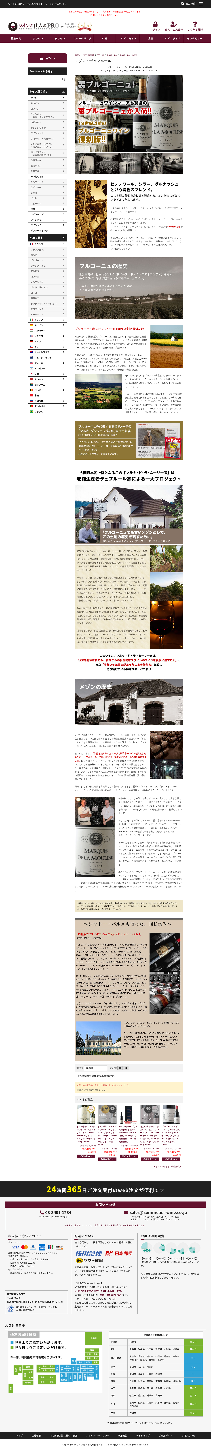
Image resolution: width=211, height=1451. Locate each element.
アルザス (35, 271)
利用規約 (122, 1435)
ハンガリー (39, 330)
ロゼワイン (36, 122)
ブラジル (38, 411)
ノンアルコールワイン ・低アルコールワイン (41, 145)
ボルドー (35, 254)
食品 (150, 38)
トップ (19, 1435)
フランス (100, 55)
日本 (36, 373)
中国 (36, 395)
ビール (34, 198)
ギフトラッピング (39, 230)
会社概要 (36, 1435)
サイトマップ (143, 1435)
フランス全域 (37, 249)
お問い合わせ (188, 1435)
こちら (100, 14)
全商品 (77, 55)
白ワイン (60, 38)
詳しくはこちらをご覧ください (44, 1252)
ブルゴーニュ (112, 55)
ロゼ (104, 38)
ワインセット (128, 38)
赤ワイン (38, 38)
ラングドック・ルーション (44, 303)
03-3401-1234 (58, 1212)
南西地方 (35, 298)
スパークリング (82, 38)
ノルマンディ (37, 281)
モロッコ (38, 379)
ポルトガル (39, 406)
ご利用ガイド (166, 1435)
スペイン (38, 325)
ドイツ (37, 341)
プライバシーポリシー (97, 1435)
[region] (105, 38)
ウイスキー (36, 187)
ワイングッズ (172, 38)
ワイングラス (37, 219)
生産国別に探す (88, 55)
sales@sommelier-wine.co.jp (158, 1212)
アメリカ (38, 363)
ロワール (35, 276)
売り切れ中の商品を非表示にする (97, 1076)
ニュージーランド (43, 357)
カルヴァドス (37, 181)
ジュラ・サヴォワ (39, 287)
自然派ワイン (37, 160)
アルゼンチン (40, 368)
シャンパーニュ (38, 265)
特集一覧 (16, 38)
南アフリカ (39, 384)
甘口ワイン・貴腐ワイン (42, 138)
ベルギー (38, 390)
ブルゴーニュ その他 (128, 55)
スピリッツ (36, 203)
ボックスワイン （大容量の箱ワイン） (41, 153)
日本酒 (34, 192)
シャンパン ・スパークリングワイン (42, 115)
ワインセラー (37, 225)
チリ (36, 346)
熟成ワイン (36, 165)
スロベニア (39, 400)
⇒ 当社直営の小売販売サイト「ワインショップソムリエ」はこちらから (140, 1422)
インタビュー (195, 38)
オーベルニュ (37, 314)
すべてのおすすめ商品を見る (169, 1166)
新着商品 (35, 171)
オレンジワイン (38, 127)
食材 (33, 208)
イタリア (38, 319)
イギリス (38, 336)
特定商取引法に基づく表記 (63, 1435)
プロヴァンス (37, 308)
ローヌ (34, 292)
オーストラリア (41, 352)
